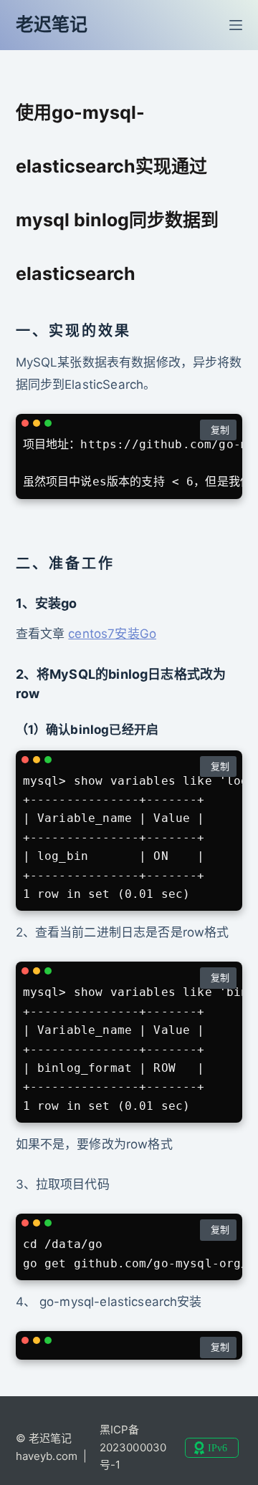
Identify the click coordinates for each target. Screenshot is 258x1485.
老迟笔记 (52, 24)
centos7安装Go (112, 634)
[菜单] (235, 25)
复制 (220, 430)
